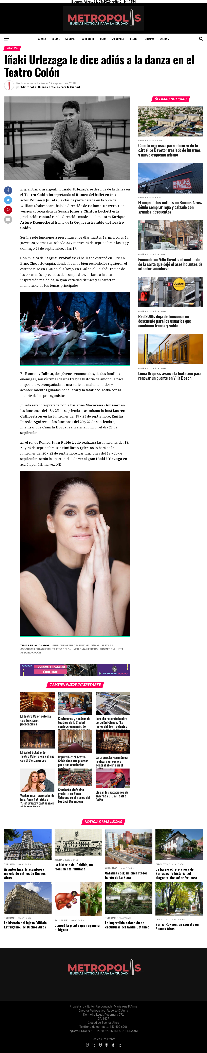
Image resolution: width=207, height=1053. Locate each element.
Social (56, 38)
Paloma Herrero (86, 649)
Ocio (103, 38)
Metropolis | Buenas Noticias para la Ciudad (50, 87)
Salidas (164, 38)
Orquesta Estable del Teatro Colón (46, 649)
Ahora (42, 38)
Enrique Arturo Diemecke (71, 645)
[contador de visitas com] (103, 1047)
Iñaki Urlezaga (102, 645)
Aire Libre (88, 38)
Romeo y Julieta (112, 649)
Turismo (148, 38)
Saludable (117, 38)
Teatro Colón (31, 652)
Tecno (133, 38)
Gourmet (71, 38)
